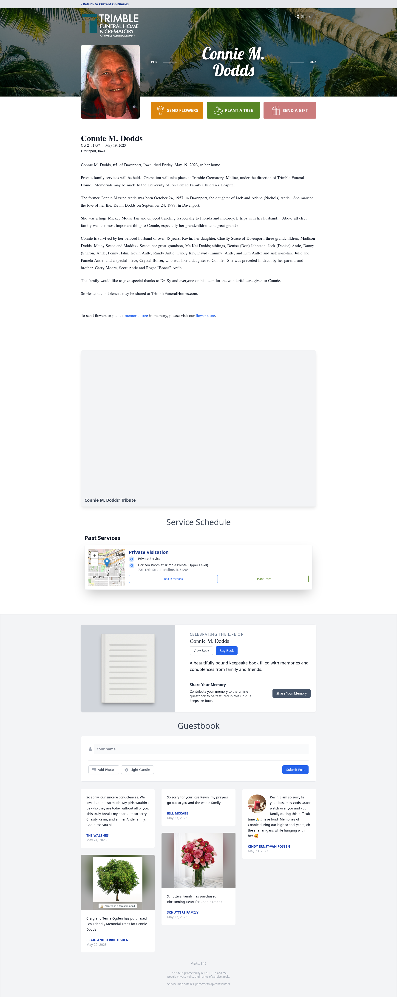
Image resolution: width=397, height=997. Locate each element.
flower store (205, 315)
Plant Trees (264, 579)
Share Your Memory (291, 693)
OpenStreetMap (203, 984)
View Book (201, 650)
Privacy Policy (185, 977)
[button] (107, 562)
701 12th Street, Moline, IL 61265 (163, 569)
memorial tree (136, 315)
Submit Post (295, 769)
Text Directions (173, 579)
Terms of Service (211, 977)
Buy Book (227, 650)
